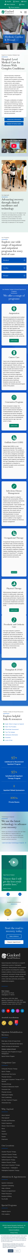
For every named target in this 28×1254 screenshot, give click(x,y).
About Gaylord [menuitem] (6, 1115)
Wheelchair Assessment (12, 729)
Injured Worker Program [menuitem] (8, 1056)
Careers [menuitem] (4, 1131)
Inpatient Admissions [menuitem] (7, 1183)
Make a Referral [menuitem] (6, 1188)
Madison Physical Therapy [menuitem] (9, 1162)
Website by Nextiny (18, 1227)
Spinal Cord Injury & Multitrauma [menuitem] (10, 1046)
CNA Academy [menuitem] (6, 1214)
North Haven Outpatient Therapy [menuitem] (11, 1165)
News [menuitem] (3, 1128)
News (25, 1)
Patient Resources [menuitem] (7, 1194)
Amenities (8, 737)
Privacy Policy (14, 1233)
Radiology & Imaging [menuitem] (7, 1095)
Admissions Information (14, 119)
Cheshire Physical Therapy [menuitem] (9, 1152)
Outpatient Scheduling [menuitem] (8, 1186)
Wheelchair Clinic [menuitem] (6, 1103)
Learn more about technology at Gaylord (13, 843)
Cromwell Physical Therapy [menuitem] (9, 1154)
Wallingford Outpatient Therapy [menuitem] (10, 1170)
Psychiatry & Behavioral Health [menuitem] (10, 1087)
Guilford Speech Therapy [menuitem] (8, 1160)
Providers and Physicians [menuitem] (8, 1120)
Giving (22, 4)
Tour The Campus (10, 732)
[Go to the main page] (7, 12)
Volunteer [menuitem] (4, 1134)
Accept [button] (10, 1250)
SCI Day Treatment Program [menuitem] (9, 1100)
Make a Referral (10, 4)
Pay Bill (9, 1)
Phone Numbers (15, 7)
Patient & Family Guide (14, 124)
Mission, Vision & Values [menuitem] (8, 1126)
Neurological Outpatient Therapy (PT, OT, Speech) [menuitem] (13, 1080)
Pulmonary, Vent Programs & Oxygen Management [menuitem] (12, 1053)
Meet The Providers (10, 727)
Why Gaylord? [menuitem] (5, 1118)
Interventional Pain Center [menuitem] (9, 1074)
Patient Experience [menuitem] (7, 1123)
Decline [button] (17, 1250)
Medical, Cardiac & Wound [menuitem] (9, 1049)
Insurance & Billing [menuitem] (7, 1196)
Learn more (14, 340)
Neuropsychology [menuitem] (6, 1084)
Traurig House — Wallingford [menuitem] (10, 1168)
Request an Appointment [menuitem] (8, 1191)
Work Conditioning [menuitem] (7, 1097)
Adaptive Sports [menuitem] (6, 1211)
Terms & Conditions (14, 1230)
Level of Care (8, 740)
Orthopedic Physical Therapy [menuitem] (9, 1069)
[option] (14, 873)
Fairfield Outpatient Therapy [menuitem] (9, 1157)
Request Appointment (14, 942)
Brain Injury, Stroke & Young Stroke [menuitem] (11, 1041)
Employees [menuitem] (5, 1139)
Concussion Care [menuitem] (6, 1089)
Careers (17, 1)
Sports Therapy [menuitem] (6, 1071)
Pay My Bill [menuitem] (5, 1199)
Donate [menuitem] (4, 1136)
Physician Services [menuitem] (6, 1077)
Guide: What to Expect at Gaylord (14, 724)
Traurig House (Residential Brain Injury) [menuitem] (12, 1044)
